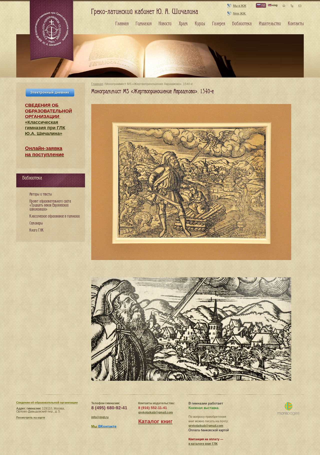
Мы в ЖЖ (239, 6)
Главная (97, 84)
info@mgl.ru (99, 417)
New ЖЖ (239, 13)
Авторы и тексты (41, 194)
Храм (183, 23)
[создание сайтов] (288, 409)
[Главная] (52, 31)
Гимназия (144, 23)
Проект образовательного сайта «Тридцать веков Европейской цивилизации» (50, 205)
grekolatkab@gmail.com (155, 412)
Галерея (218, 23)
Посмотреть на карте (30, 417)
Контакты (296, 23)
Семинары (36, 223)
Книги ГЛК (37, 230)
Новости (165, 23)
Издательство (270, 23)
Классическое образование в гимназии (55, 216)
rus (262, 5)
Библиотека (242, 23)
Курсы (200, 23)
